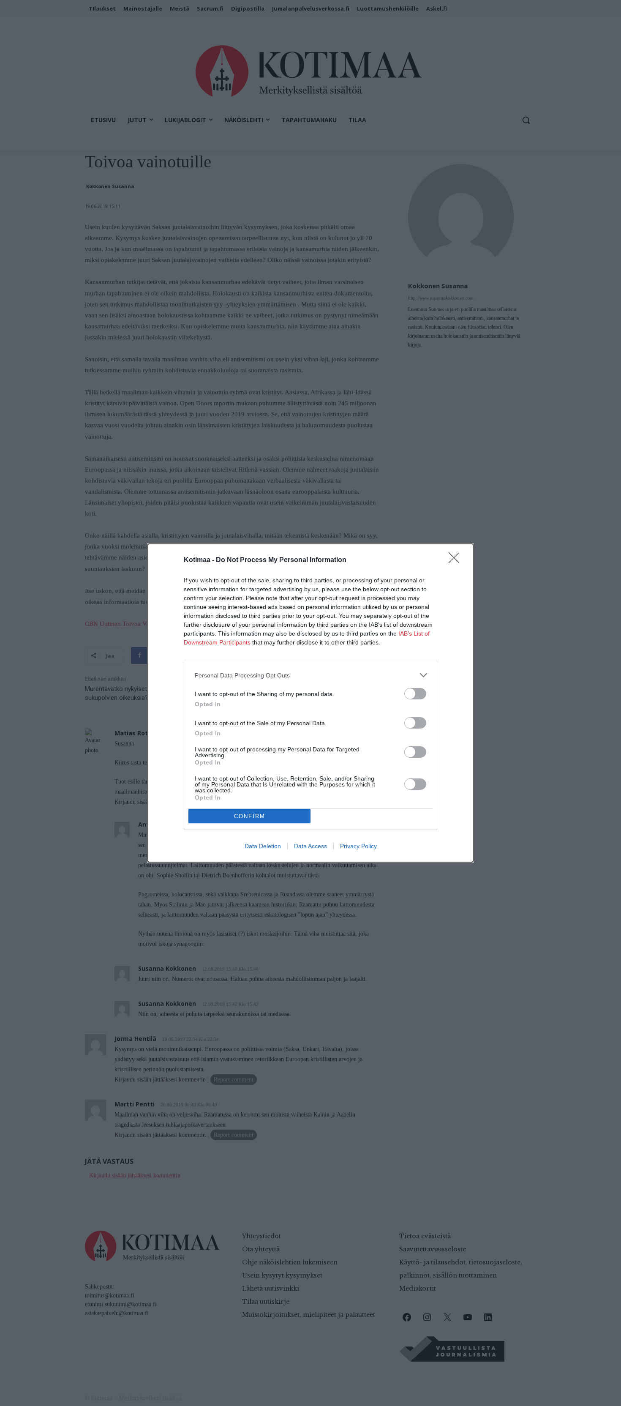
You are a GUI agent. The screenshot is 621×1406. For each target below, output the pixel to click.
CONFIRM (249, 816)
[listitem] (310, 675)
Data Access (310, 846)
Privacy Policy (358, 846)
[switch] (415, 693)
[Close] (457, 560)
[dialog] (310, 703)
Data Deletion (263, 846)
